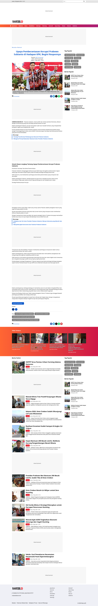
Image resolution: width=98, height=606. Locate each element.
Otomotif (51, 26)
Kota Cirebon (69, 67)
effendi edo (74, 61)
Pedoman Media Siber (22, 603)
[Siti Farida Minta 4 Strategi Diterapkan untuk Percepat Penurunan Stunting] (18, 510)
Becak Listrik (80, 55)
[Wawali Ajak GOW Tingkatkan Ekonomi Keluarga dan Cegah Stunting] (18, 525)
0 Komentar (16, 96)
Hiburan (69, 26)
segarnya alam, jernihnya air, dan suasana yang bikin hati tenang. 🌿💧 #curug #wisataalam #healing (38, 347)
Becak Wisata (69, 58)
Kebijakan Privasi (33, 603)
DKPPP (67, 61)
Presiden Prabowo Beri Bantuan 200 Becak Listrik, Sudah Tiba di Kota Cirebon (43, 476)
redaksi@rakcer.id (16, 595)
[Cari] (84, 1)
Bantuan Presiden (70, 55)
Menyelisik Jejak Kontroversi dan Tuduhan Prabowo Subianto (30, 224)
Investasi (68, 64)
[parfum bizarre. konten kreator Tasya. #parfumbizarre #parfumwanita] (21, 338)
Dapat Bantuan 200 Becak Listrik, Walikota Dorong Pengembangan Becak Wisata (77, 107)
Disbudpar (77, 58)
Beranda (14, 47)
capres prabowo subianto (42, 314)
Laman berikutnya (17, 303)
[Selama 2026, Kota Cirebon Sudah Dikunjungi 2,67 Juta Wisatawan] (67, 92)
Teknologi (44, 26)
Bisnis (26, 26)
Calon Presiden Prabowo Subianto (24, 314)
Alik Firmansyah (39, 57)
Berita (27, 366)
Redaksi (14, 603)
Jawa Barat (14, 26)
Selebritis (75, 26)
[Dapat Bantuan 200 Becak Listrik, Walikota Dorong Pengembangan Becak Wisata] (67, 107)
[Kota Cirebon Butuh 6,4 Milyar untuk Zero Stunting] (18, 495)
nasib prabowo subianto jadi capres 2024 (23, 317)
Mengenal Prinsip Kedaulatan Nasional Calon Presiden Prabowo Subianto (33, 139)
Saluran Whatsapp (43, 603)
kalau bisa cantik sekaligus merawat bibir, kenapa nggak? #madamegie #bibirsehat (57, 346)
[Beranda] (10, 25)
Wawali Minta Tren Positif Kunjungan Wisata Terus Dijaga (78, 83)
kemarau (75, 64)
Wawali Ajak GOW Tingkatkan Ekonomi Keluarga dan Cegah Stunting (41, 521)
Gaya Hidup (57, 26)
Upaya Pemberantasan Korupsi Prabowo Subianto (25, 320)
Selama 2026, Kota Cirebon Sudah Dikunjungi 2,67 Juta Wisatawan (77, 91)
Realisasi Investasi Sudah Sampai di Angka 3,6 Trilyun (78, 99)
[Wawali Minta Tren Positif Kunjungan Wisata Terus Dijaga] (67, 84)
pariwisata (77, 67)
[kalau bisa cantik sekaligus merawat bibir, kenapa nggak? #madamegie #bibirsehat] (58, 338)
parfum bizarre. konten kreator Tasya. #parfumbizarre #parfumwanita (20, 346)
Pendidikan (31, 26)
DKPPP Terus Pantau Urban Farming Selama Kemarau (77, 76)
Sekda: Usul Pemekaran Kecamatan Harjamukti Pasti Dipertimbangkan (40, 555)
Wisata (63, 26)
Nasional (21, 26)
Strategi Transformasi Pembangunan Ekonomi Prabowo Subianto (31, 137)
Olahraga (38, 26)
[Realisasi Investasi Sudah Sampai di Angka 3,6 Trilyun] (67, 100)
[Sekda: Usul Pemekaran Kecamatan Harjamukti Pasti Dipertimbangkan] (18, 559)
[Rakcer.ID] (18, 21)
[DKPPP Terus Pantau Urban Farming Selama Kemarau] (67, 77)
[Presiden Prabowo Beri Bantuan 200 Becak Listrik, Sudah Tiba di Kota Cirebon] (18, 480)
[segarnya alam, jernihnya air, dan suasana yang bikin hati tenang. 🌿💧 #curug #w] (40, 338)
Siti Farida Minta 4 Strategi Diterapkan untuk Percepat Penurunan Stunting (44, 506)
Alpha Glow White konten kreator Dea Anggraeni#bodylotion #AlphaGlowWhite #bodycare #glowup (76, 347)
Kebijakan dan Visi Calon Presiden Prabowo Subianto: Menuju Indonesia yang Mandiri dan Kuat (37, 221)
